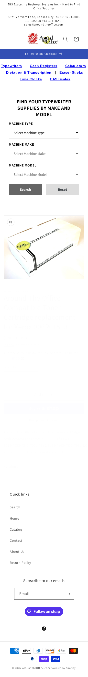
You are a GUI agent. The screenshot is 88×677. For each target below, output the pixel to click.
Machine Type (21, 123)
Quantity (10, 367)
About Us (17, 551)
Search (15, 507)
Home (14, 518)
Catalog (16, 529)
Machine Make (21, 144)
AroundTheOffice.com (36, 668)
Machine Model (22, 165)
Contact (16, 540)
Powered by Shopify (63, 668)
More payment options (44, 420)
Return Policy (20, 562)
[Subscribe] (68, 594)
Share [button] (13, 466)
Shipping (9, 344)
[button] (9, 39)
